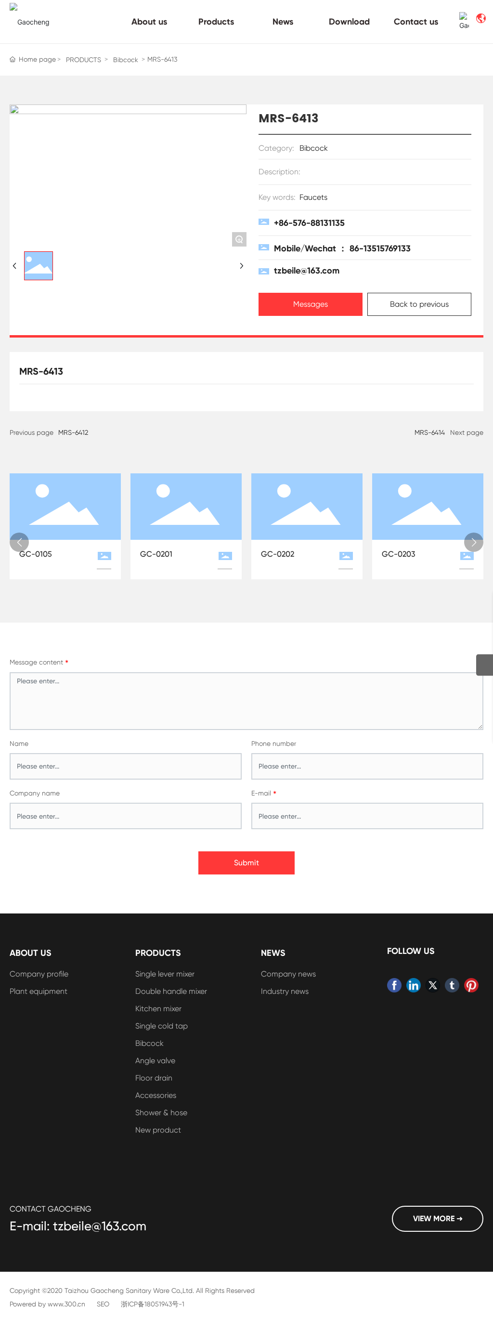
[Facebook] (394, 985)
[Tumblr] (452, 985)
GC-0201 (156, 554)
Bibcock (125, 60)
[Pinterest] (471, 985)
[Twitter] (433, 985)
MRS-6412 (73, 432)
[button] (19, 542)
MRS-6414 (430, 432)
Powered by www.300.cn (47, 1304)
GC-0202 (277, 554)
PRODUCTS (83, 60)
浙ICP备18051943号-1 (152, 1304)
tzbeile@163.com (306, 270)
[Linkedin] (413, 985)
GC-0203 (398, 554)
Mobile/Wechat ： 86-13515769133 (342, 248)
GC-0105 (35, 554)
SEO (103, 1304)
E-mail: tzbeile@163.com (78, 1226)
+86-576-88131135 (309, 223)
